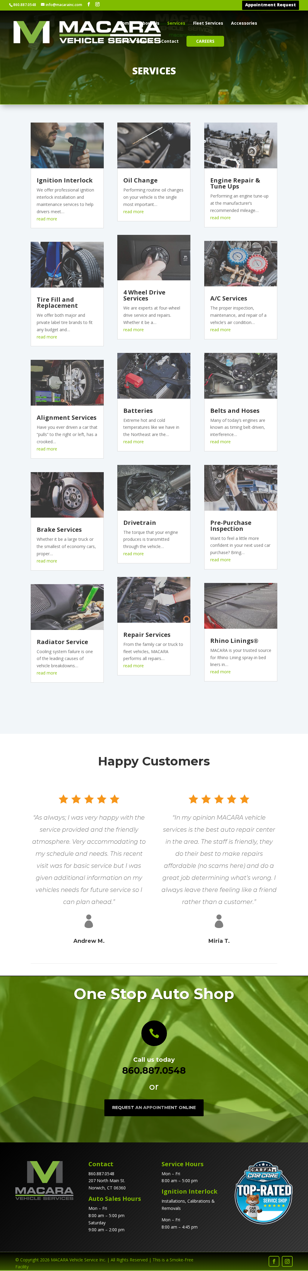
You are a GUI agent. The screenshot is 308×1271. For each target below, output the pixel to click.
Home (125, 23)
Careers (205, 41)
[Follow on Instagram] (287, 1261)
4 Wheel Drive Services (144, 295)
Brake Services (59, 529)
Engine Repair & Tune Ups (235, 183)
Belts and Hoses (235, 411)
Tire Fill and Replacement (57, 302)
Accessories (244, 23)
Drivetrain (139, 523)
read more (47, 219)
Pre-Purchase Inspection (230, 526)
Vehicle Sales (133, 41)
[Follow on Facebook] (274, 1261)
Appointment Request (270, 5)
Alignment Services (67, 417)
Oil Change (140, 180)
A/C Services (228, 298)
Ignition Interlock (65, 180)
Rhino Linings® (234, 641)
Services (176, 23)
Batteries (138, 411)
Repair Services (147, 635)
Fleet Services (208, 23)
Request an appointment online (154, 1107)
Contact (170, 41)
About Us (149, 23)
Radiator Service (62, 642)
